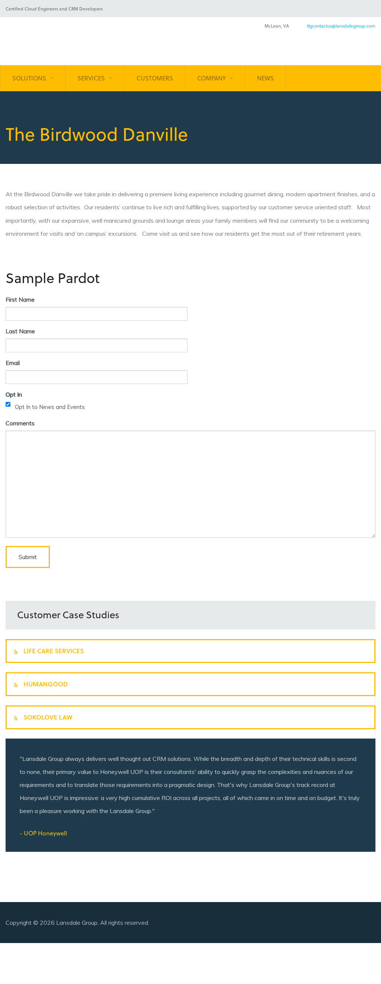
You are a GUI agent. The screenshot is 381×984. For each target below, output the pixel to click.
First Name (20, 299)
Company (211, 78)
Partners (290, 963)
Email (13, 362)
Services (91, 78)
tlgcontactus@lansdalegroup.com (341, 25)
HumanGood (42, 684)
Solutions (29, 78)
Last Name (20, 331)
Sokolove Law (45, 717)
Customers (155, 78)
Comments (20, 423)
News (265, 78)
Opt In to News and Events (50, 406)
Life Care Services (50, 651)
